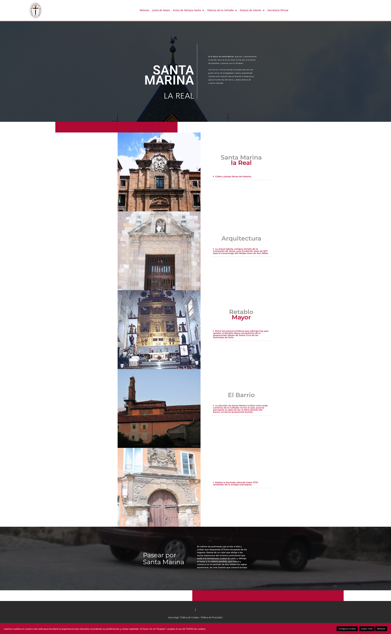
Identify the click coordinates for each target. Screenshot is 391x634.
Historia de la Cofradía (220, 10)
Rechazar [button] (381, 628)
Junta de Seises (161, 10)
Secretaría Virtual (278, 10)
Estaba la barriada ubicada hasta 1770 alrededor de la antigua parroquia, (235, 483)
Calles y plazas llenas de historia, (233, 176)
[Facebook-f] (195, 610)
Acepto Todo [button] (367, 628)
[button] (241, 176)
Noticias (144, 10)
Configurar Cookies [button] (347, 628)
